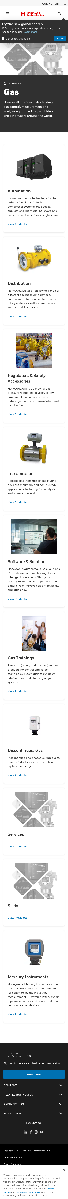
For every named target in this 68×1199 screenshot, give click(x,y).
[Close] (64, 1170)
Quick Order (51, 3)
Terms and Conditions (28, 1192)
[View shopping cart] (64, 3)
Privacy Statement (12, 1164)
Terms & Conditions (13, 1157)
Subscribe (34, 1074)
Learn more (30, 31)
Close (60, 38)
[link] (34, 224)
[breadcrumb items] (5, 83)
